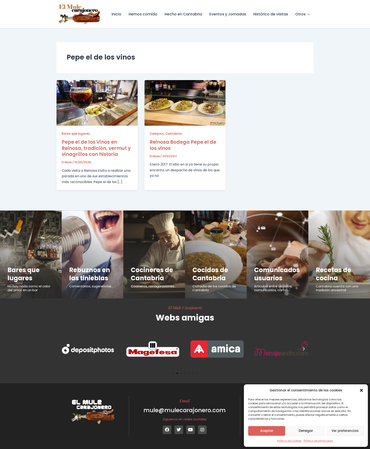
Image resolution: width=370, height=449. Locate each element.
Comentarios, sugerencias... (91, 286)
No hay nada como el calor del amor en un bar (28, 288)
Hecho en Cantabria (183, 14)
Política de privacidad (318, 441)
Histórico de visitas (270, 14)
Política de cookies (289, 441)
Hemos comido (143, 14)
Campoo (157, 133)
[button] (361, 390)
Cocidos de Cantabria (210, 274)
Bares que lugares (76, 133)
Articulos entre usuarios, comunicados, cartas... (273, 288)
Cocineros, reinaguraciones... (153, 286)
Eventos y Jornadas (227, 14)
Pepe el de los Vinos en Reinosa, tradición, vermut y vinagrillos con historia (96, 148)
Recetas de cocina (333, 274)
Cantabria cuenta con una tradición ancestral (337, 288)
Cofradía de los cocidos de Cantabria (214, 288)
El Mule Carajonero (185, 307)
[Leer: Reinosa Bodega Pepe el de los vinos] (185, 102)
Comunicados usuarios (277, 274)
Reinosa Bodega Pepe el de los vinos (183, 145)
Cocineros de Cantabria (152, 274)
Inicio (116, 14)
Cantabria (173, 133)
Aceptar (266, 430)
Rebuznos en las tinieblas (89, 274)
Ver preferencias (345, 430)
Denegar (306, 430)
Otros (300, 14)
